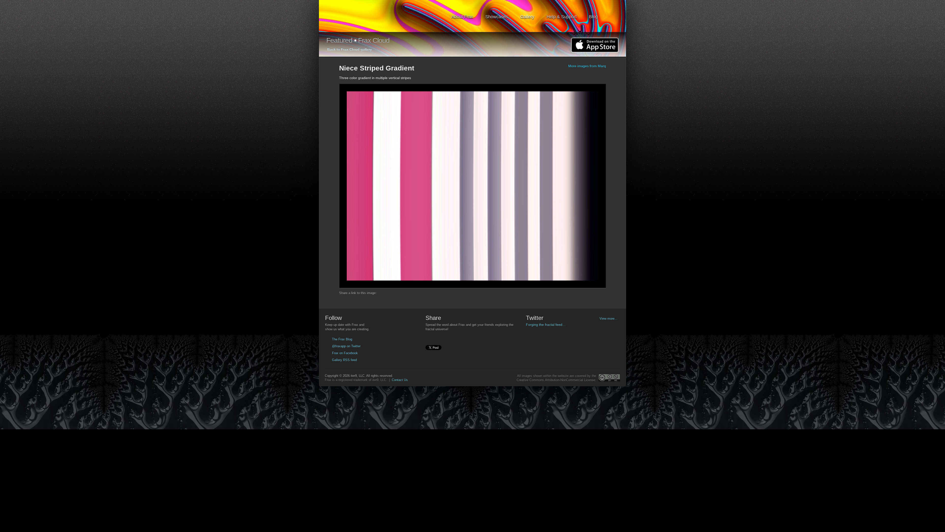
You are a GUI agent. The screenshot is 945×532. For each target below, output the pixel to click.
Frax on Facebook (345, 353)
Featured (339, 40)
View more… (608, 318)
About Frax (462, 16)
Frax (353, 16)
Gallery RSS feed (344, 360)
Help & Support (562, 16)
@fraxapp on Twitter (346, 346)
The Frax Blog (342, 339)
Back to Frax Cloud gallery (349, 49)
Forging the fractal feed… (546, 325)
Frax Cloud (374, 40)
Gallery (527, 16)
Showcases (496, 16)
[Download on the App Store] (594, 45)
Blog (593, 16)
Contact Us (400, 380)
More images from (587, 66)
